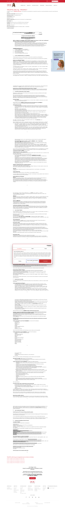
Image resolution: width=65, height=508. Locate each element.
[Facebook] (26, 497)
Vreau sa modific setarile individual (32, 260)
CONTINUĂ (32, 478)
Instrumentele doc (35, 1)
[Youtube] (39, 497)
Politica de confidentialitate (26, 503)
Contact (27, 502)
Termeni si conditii (17, 502)
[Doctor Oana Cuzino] (11, 5)
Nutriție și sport (35, 5)
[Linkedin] (36, 497)
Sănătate (29, 5)
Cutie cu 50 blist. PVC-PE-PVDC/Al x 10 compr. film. (16, 462)
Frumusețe (42, 5)
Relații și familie (49, 5)
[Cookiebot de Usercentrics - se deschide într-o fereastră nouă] (47, 245)
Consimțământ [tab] (19, 248)
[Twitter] (33, 497)
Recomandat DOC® (47, 502)
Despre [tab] (46, 248)
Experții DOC (23, 5)
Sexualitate (36, 490)
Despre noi (36, 502)
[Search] (57, 1)
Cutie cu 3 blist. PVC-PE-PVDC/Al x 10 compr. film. (15, 458)
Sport (21, 492)
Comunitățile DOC (26, 1)
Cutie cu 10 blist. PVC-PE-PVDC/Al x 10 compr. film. (16, 459)
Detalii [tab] (33, 248)
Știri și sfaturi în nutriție (23, 493)
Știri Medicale (15, 492)
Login (49, 1)
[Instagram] (29, 497)
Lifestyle (55, 5)
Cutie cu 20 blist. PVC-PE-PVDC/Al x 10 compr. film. (16, 461)
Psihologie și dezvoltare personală (38, 489)
